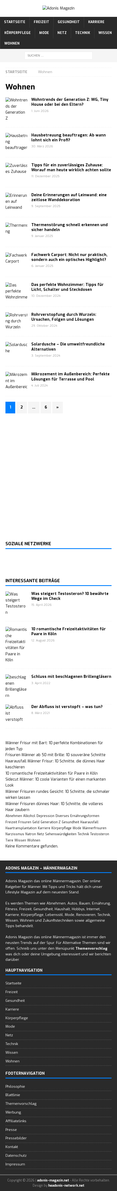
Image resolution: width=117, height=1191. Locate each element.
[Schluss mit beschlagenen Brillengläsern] (16, 686)
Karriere (96, 22)
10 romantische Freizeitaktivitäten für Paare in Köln (68, 631)
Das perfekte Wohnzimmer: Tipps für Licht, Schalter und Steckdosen (67, 287)
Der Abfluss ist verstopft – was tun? (67, 706)
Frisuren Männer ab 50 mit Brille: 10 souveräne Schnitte (55, 754)
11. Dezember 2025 (45, 176)
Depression (45, 816)
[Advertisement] (58, 477)
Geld (35, 822)
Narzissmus (14, 834)
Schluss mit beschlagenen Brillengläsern (71, 676)
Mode (44, 33)
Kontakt (11, 1147)
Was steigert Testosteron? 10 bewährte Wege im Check (70, 596)
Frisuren (24, 822)
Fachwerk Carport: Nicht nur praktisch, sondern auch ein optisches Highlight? (69, 257)
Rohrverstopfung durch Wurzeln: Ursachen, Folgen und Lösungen (63, 317)
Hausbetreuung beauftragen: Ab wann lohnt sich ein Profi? (68, 138)
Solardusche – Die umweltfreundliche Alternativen (68, 347)
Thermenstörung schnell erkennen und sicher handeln (69, 227)
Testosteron (99, 834)
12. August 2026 (43, 640)
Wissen (105, 33)
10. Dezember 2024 (45, 296)
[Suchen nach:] (58, 55)
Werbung (13, 1112)
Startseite (14, 22)
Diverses (62, 816)
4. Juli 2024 (39, 386)
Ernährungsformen (84, 816)
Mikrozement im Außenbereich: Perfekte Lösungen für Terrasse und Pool (70, 377)
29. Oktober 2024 (44, 326)
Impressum (15, 1164)
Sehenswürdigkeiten (60, 834)
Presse (11, 1129)
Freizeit (41, 22)
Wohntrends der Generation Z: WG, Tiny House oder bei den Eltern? (69, 102)
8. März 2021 (40, 713)
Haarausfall (89, 822)
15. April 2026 (41, 605)
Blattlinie (12, 1095)
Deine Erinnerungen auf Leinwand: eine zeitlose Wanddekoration (69, 197)
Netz (62, 33)
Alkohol (29, 816)
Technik (82, 33)
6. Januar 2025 (42, 266)
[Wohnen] (16, 109)
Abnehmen (13, 816)
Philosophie (15, 1086)
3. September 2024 (45, 356)
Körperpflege (17, 33)
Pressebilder (16, 1138)
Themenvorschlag (20, 1103)
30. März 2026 (42, 146)
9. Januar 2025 (42, 236)
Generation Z (51, 822)
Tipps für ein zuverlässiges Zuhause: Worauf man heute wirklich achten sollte (71, 168)
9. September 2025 (45, 206)
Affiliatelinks (15, 1121)
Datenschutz (16, 1155)
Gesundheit (69, 22)
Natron (30, 834)
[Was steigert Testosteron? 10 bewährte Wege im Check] (16, 603)
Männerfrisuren (94, 828)
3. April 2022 (40, 683)
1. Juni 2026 (40, 111)
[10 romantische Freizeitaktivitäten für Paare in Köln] (16, 645)
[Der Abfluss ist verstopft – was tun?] (16, 713)
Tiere (9, 840)
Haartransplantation (21, 828)
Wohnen (12, 43)
